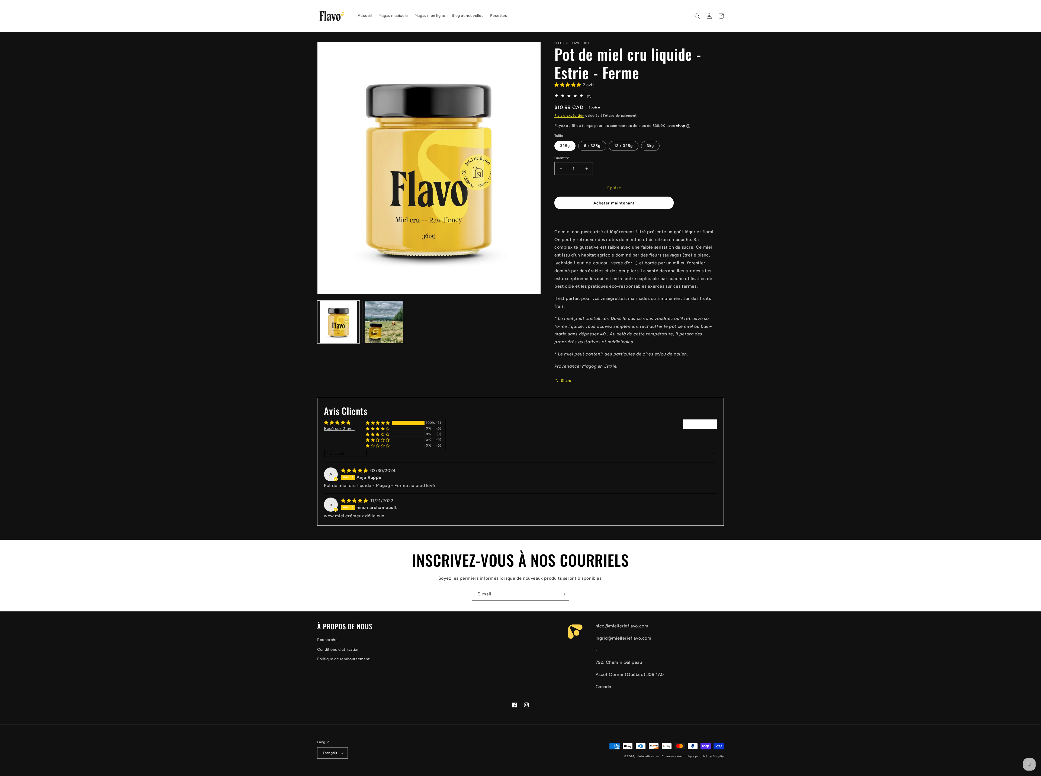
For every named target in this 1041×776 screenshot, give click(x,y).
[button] (697, 16)
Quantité (561, 158)
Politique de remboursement (343, 659)
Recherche (327, 639)
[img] (355, 470)
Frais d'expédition (569, 115)
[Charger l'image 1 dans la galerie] (338, 322)
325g (565, 145)
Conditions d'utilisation (338, 649)
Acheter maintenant (614, 203)
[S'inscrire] (563, 594)
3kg (650, 145)
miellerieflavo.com (648, 756)
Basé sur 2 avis (339, 428)
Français (330, 753)
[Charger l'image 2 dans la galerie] (383, 322)
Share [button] (566, 380)
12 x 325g (623, 145)
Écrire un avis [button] (700, 424)
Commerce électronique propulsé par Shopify (693, 756)
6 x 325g (592, 145)
